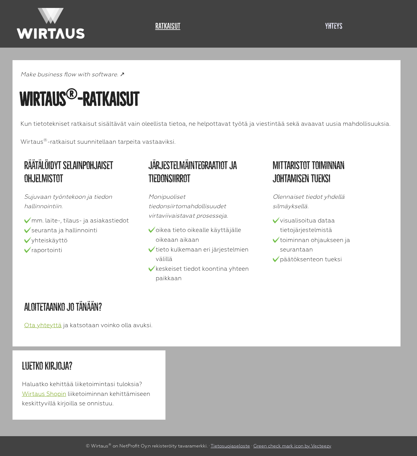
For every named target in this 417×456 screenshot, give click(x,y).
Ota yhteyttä (43, 325)
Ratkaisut (167, 26)
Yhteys (334, 26)
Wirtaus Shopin (44, 394)
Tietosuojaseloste (230, 446)
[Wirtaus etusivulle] (51, 23)
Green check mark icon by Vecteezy (292, 446)
